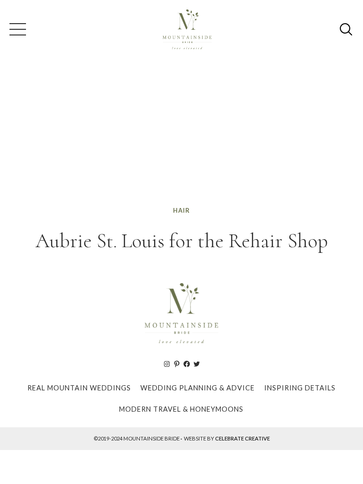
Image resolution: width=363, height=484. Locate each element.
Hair (181, 210)
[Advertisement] (181, 134)
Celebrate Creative (242, 438)
